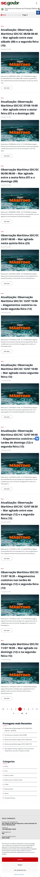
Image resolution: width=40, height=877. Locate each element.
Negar (20, 865)
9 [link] (13, 713)
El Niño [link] (6, 784)
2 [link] (11, 709)
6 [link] (28, 709)
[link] (10, 3)
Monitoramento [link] (9, 789)
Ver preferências (20, 870)
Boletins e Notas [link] (9, 775)
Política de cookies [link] (19, 874)
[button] (29, 3)
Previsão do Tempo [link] (10, 798)
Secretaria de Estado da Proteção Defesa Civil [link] (21, 9)
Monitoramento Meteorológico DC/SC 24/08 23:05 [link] (18, 739)
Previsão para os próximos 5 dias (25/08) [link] (16, 735)
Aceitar (20, 859)
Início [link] (4, 15)
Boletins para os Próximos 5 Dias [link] (13, 780)
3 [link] (15, 709)
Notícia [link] (6, 793)
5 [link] (24, 709)
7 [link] (32, 709)
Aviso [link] (2, 26)
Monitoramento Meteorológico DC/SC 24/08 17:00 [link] (18, 744)
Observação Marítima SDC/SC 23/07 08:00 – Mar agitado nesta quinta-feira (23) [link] (20, 239)
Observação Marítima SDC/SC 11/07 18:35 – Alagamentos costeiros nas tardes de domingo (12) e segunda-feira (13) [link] (20, 580)
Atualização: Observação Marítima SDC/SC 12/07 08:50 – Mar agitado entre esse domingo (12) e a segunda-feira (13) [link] (19, 510)
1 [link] (7, 709)
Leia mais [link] (7, 88)
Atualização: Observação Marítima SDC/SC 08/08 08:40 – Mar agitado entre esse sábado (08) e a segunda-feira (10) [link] (20, 37)
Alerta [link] (6, 766)
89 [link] (22, 713)
